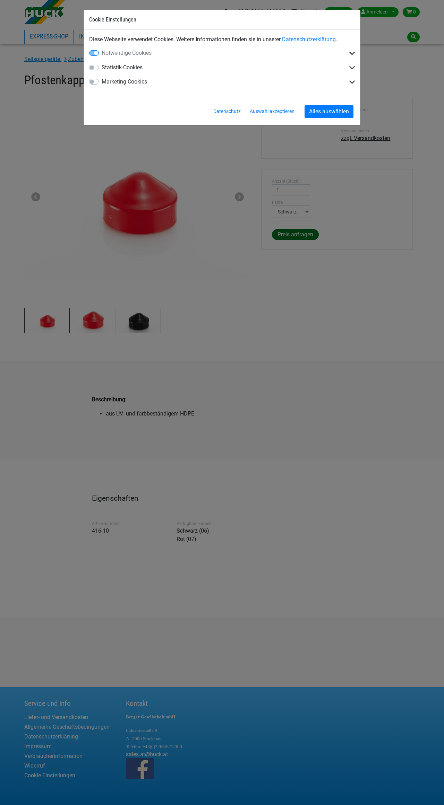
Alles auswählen (329, 111)
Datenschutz (227, 111)
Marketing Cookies (124, 81)
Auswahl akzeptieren (272, 111)
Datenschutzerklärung (309, 39)
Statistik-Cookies (122, 67)
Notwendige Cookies (127, 53)
